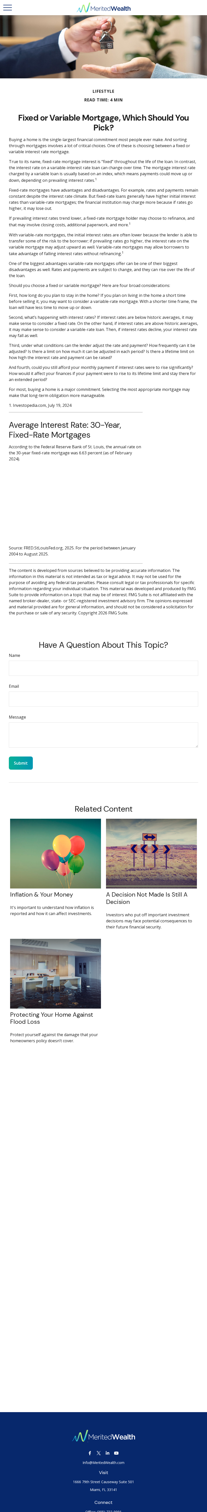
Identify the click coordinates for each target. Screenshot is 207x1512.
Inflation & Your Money (41, 894)
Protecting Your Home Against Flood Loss (51, 1018)
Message (17, 717)
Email (14, 686)
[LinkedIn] (107, 1453)
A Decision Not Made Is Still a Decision (147, 898)
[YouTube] (116, 1453)
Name (14, 655)
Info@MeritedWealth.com (103, 1462)
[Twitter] (98, 1453)
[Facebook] (89, 1453)
